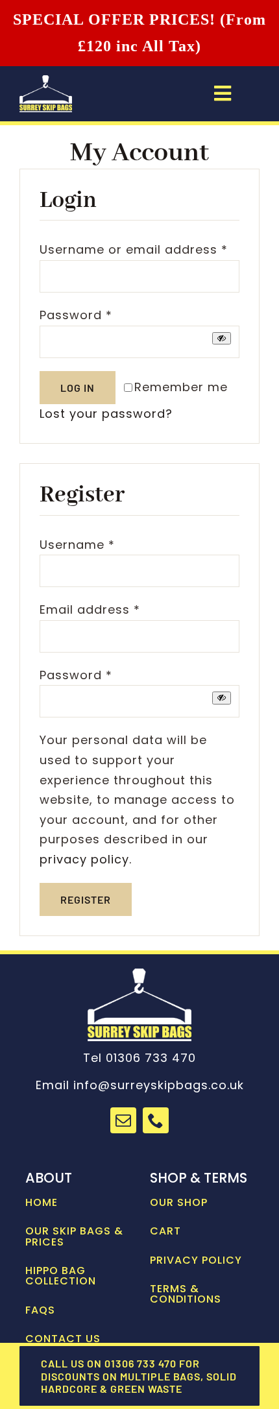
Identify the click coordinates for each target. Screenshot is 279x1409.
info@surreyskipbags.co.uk (158, 1085)
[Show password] (221, 338)
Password (76, 315)
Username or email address (134, 249)
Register (85, 899)
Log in (77, 387)
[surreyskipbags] (45, 81)
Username (77, 544)
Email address (90, 609)
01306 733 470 (151, 1058)
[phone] (156, 1120)
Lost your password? (106, 413)
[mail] (123, 1120)
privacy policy (84, 859)
